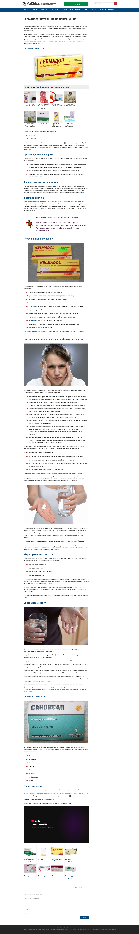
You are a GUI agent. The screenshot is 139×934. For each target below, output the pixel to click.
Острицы (64, 9)
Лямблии (44, 9)
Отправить (84, 917)
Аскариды (27, 9)
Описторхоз (54, 9)
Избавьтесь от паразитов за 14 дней (76, 3)
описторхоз (33, 320)
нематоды (81, 192)
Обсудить (79, 887)
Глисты (35, 9)
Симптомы (111, 9)
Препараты (102, 9)
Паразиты (78, 9)
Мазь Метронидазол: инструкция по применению (53, 87)
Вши (71, 9)
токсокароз (33, 306)
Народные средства (89, 9)
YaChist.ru (39, 4)
